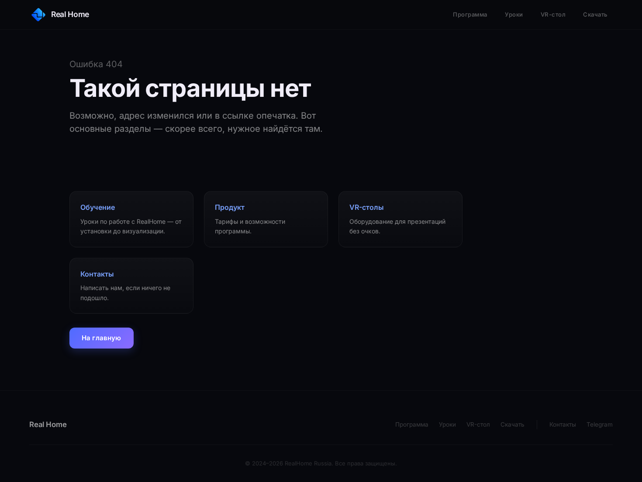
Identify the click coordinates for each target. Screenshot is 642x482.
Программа (470, 14)
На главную (101, 338)
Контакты (562, 424)
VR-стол (553, 14)
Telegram (600, 424)
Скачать (595, 14)
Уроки (514, 14)
